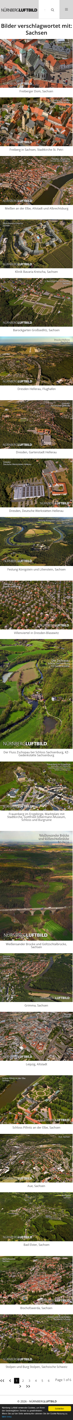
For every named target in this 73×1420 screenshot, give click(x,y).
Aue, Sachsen (36, 1186)
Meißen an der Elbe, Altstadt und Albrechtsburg (36, 208)
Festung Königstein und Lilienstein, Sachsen (36, 569)
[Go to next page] (20, 1386)
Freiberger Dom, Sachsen (36, 91)
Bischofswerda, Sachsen (36, 1308)
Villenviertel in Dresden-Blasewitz (36, 633)
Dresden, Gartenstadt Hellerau (36, 452)
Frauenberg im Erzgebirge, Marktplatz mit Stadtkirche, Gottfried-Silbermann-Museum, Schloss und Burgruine (36, 817)
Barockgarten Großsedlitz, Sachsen (36, 330)
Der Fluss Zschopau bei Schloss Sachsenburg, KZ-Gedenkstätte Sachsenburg (36, 753)
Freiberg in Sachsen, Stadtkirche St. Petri (36, 149)
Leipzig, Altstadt (36, 1064)
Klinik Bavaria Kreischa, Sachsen (36, 272)
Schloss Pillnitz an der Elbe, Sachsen (36, 1127)
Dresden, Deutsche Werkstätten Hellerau (36, 511)
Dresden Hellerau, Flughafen (37, 389)
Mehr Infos (6, 1416)
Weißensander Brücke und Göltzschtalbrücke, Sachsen (36, 945)
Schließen (59, 1408)
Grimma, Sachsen (36, 1005)
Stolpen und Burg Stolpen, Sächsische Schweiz (36, 1367)
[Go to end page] (28, 1386)
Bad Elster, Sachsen (36, 1245)
